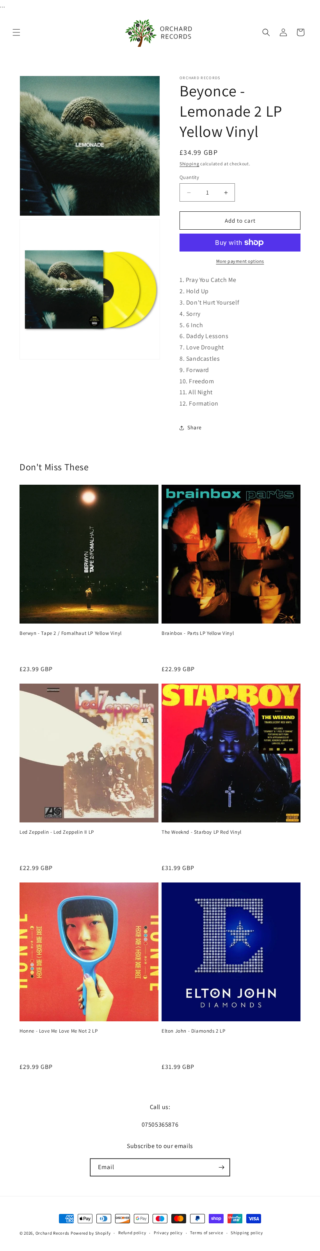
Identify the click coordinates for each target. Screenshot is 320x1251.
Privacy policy (168, 1232)
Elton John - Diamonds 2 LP (194, 1031)
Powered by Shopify (91, 1233)
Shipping (189, 164)
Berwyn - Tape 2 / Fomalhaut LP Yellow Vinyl (71, 633)
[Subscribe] (221, 1167)
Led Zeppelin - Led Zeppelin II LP (57, 832)
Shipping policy (247, 1232)
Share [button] (194, 427)
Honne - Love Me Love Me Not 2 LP (59, 1031)
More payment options (240, 261)
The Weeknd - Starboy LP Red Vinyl (202, 832)
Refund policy (132, 1232)
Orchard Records (53, 1233)
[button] (16, 32)
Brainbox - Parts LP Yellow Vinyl (198, 633)
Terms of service (206, 1232)
